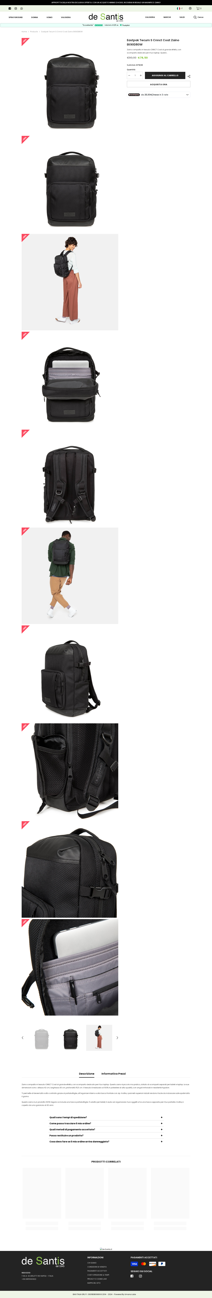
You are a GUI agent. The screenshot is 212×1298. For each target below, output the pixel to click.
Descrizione (86, 1073)
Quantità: (131, 69)
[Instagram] (16, 8)
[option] (41, 1037)
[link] (199, 8)
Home (24, 31)
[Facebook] (10, 8)
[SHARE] (187, 76)
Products (34, 31)
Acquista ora (158, 84)
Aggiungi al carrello (165, 75)
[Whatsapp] (21, 8)
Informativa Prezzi (114, 1073)
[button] (22, 1038)
